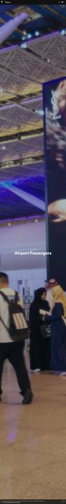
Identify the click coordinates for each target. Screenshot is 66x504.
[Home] (9, 2)
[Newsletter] (62, 2)
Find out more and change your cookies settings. (12, 502)
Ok (63, 501)
